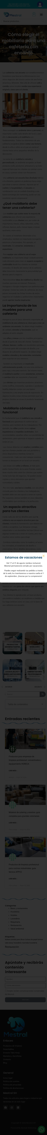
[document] (23, 567)
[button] (43, 556)
